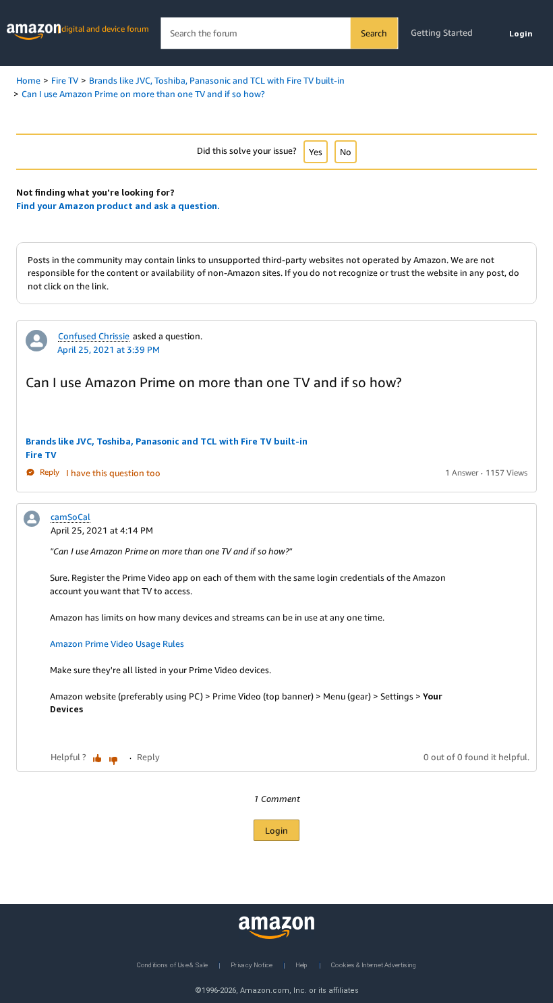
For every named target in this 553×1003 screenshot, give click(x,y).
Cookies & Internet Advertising (373, 964)
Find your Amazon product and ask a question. (118, 205)
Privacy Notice (251, 964)
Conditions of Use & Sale (172, 964)
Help (301, 964)
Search (374, 33)
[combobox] (279, 33)
